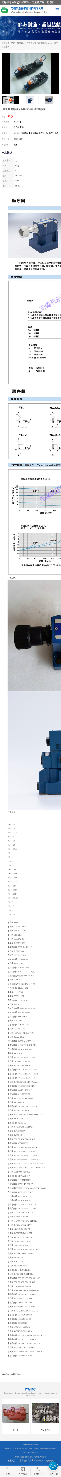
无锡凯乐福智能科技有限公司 (25, 1457)
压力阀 (29, 43)
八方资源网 (22, 1460)
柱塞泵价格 (43, 1430)
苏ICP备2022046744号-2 (30, 1449)
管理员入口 (40, 1460)
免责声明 (31, 1460)
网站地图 (50, 1460)
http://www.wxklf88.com (11, 1374)
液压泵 (14, 1430)
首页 (13, 43)
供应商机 (21, 43)
